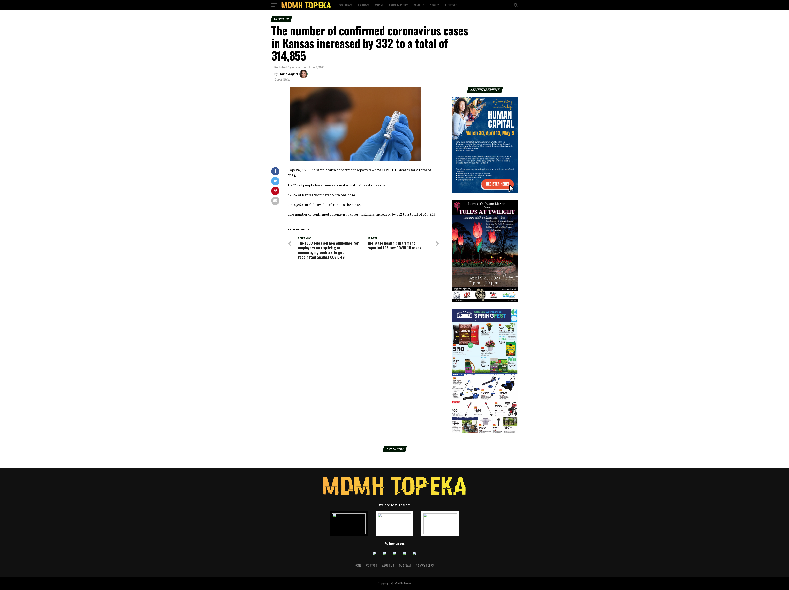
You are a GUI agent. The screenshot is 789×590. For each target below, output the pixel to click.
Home (358, 565)
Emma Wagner (288, 74)
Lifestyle (451, 5)
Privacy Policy (425, 565)
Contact (371, 565)
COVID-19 (418, 5)
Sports (434, 5)
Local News (344, 5)
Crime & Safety (398, 5)
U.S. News (363, 5)
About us (388, 565)
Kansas (378, 5)
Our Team (405, 565)
